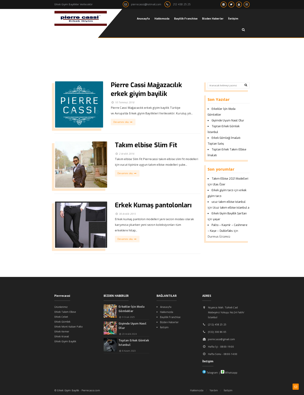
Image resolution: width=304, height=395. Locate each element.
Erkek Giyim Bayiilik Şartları (229, 213)
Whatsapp (230, 372)
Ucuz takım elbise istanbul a (231, 207)
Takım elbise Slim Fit (146, 145)
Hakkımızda (166, 312)
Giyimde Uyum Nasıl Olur (228, 120)
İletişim (164, 327)
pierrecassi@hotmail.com (146, 4)
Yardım (214, 390)
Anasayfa (166, 307)
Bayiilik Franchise (170, 317)
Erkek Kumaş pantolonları (153, 205)
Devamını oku (121, 122)
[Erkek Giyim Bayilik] (80, 25)
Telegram (212, 372)
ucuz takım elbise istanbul (229, 202)
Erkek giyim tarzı (222, 190)
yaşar (216, 219)
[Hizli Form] (296, 387)
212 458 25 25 (182, 4)
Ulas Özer (219, 184)
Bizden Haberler (169, 322)
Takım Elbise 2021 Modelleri (230, 178)
